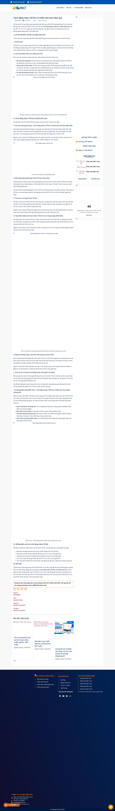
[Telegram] (66, 696)
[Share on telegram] (25, 589)
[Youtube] (63, 696)
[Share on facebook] (14, 589)
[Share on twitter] (18, 589)
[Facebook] (60, 696)
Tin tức (68, 7)
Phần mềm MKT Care (93, 161)
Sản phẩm (60, 7)
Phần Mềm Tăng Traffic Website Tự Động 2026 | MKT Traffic (43, 644)
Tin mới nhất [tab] (82, 179)
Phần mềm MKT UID (92, 172)
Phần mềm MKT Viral (93, 167)
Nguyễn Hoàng (17, 600)
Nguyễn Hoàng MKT (19, 605)
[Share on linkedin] (22, 589)
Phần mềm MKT (22, 29)
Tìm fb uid (88, 7)
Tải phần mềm (78, 7)
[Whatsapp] (70, 696)
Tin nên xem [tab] (95, 179)
